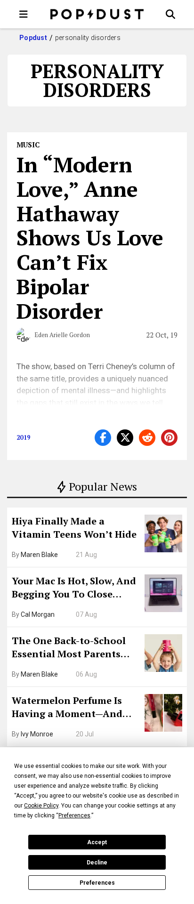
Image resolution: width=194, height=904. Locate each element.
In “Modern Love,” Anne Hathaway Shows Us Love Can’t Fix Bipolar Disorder (89, 237)
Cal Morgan (38, 614)
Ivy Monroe (37, 734)
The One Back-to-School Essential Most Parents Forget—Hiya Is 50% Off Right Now (69, 648)
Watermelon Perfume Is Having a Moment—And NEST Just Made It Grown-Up (72, 708)
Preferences (97, 883)
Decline (97, 862)
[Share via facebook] (103, 437)
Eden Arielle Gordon (62, 335)
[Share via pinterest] (169, 437)
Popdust (33, 37)
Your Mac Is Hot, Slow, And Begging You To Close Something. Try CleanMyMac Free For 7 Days (74, 588)
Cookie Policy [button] (41, 805)
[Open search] (170, 14)
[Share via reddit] (147, 437)
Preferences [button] (74, 815)
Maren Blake (39, 554)
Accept (97, 842)
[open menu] (23, 14)
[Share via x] (125, 437)
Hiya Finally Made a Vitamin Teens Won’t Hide (74, 528)
